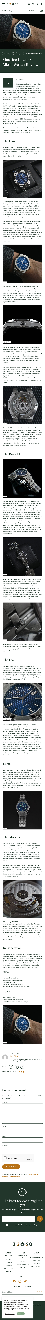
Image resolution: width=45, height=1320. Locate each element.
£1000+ (6, 53)
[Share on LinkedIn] (22, 1067)
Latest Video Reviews (22, 1264)
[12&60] (12, 4)
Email (5, 1136)
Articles (22, 1267)
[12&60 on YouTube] (29, 4)
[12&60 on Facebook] (41, 4)
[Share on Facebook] (11, 1067)
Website (5, 1146)
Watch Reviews (8, 1254)
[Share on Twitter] (17, 1067)
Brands (23, 1261)
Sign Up (40, 1292)
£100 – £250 (8, 1262)
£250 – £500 (8, 1265)
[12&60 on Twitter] (37, 4)
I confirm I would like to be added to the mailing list (24, 1225)
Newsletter (33, 10)
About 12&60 (36, 1260)
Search (5, 10)
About (37, 1253)
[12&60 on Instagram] (33, 4)
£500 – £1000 (8, 1268)
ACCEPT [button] (20, 1314)
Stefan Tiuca (14, 1056)
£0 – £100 (8, 1259)
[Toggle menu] (4, 4)
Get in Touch (36, 1263)
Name (4, 1127)
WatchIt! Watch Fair (36, 1266)
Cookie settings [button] (10, 1314)
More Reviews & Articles (22, 1255)
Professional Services (36, 1257)
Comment (6, 1102)
